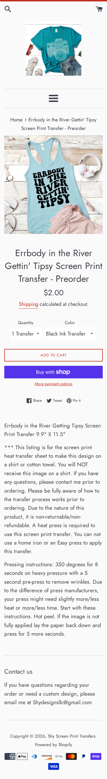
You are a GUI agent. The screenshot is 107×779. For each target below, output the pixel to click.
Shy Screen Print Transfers (71, 736)
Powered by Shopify (53, 745)
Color (70, 323)
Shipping (28, 304)
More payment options (53, 384)
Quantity (25, 323)
